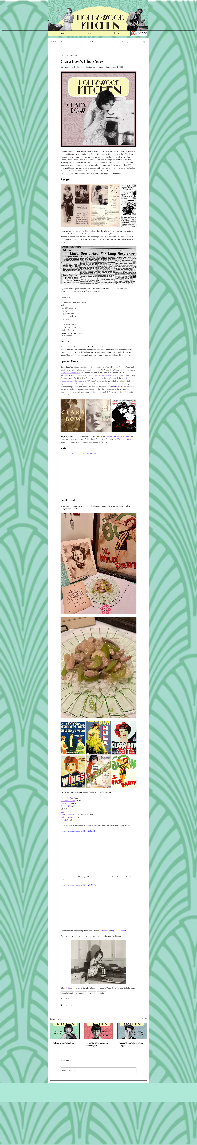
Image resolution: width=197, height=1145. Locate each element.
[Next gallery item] (134, 206)
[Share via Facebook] (61, 1005)
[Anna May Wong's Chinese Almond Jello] (98, 1031)
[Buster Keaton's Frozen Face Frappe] (132, 1031)
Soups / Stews (102, 42)
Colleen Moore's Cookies (63, 1043)
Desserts (114, 42)
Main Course (65, 998)
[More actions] (135, 55)
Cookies (71, 42)
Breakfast (81, 42)
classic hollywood (67, 993)
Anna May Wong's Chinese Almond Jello (97, 1044)
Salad (91, 42)
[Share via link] (72, 1005)
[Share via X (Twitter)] (67, 1005)
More (123, 42)
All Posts (53, 42)
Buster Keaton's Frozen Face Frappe (131, 1044)
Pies (62, 42)
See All (144, 1019)
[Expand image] (75, 205)
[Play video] (98, 474)
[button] (144, 42)
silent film (92, 993)
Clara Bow (101, 993)
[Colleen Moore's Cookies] (65, 1031)
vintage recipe (80, 993)
